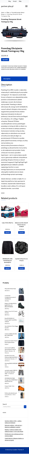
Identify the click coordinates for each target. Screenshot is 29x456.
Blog (9, 1)
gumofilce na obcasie (7, 69)
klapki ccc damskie (20, 69)
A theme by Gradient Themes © (14, 449)
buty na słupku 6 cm (10, 67)
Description (6, 79)
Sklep (20, 1)
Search (5, 404)
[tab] (14, 78)
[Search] (25, 406)
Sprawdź (5, 59)
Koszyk (14, 1)
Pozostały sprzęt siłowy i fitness (17, 66)
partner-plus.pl (7, 6)
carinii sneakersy (21, 67)
